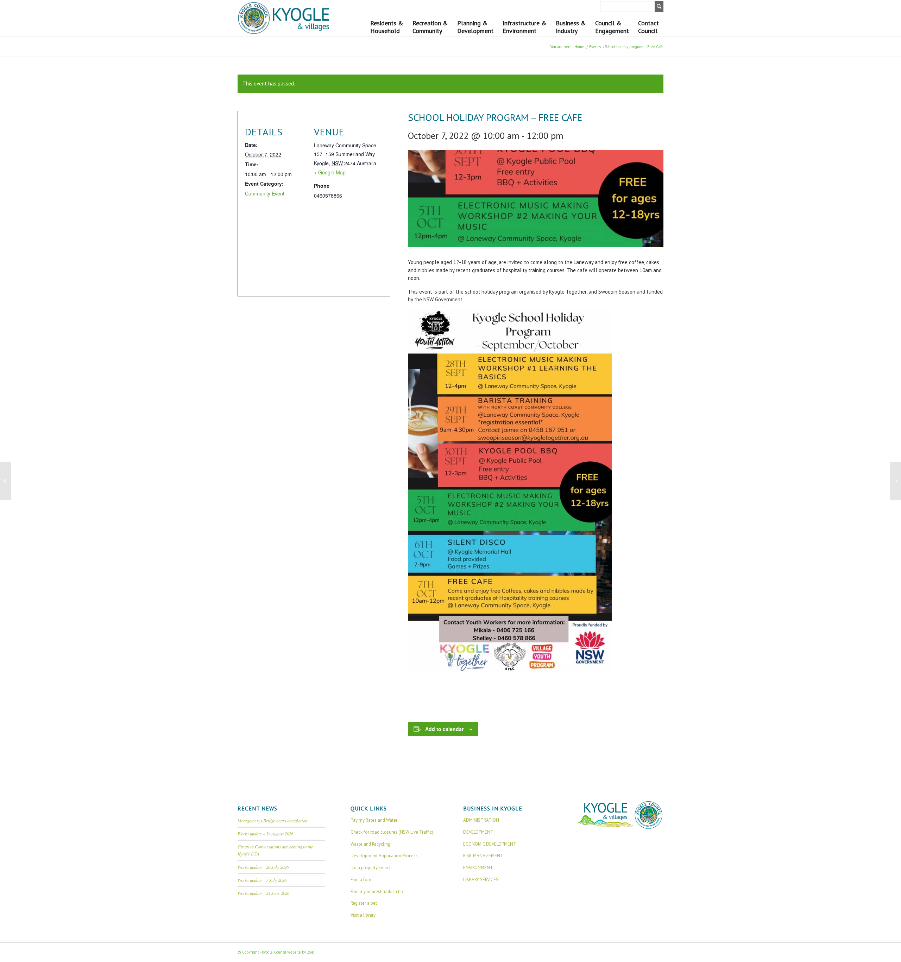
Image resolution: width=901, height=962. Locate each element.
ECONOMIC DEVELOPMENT (489, 844)
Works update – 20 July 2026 (263, 867)
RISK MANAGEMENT (483, 856)
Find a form (362, 880)
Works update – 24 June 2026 (263, 893)
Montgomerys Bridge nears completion (272, 820)
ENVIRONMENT (478, 868)
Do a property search (371, 868)
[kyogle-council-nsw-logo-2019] (284, 18)
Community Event (264, 193)
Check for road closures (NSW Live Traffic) (392, 832)
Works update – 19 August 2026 (265, 833)
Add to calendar (444, 728)
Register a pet (364, 903)
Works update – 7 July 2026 (262, 880)
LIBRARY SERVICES (480, 880)
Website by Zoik (300, 952)
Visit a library (363, 915)
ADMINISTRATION (481, 820)
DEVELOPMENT (478, 832)
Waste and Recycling (370, 844)
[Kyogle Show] (5, 481)
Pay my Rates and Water (374, 820)
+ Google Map (330, 172)
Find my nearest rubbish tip (377, 891)
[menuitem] (387, 25)
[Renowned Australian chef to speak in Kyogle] (895, 481)
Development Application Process (384, 856)
